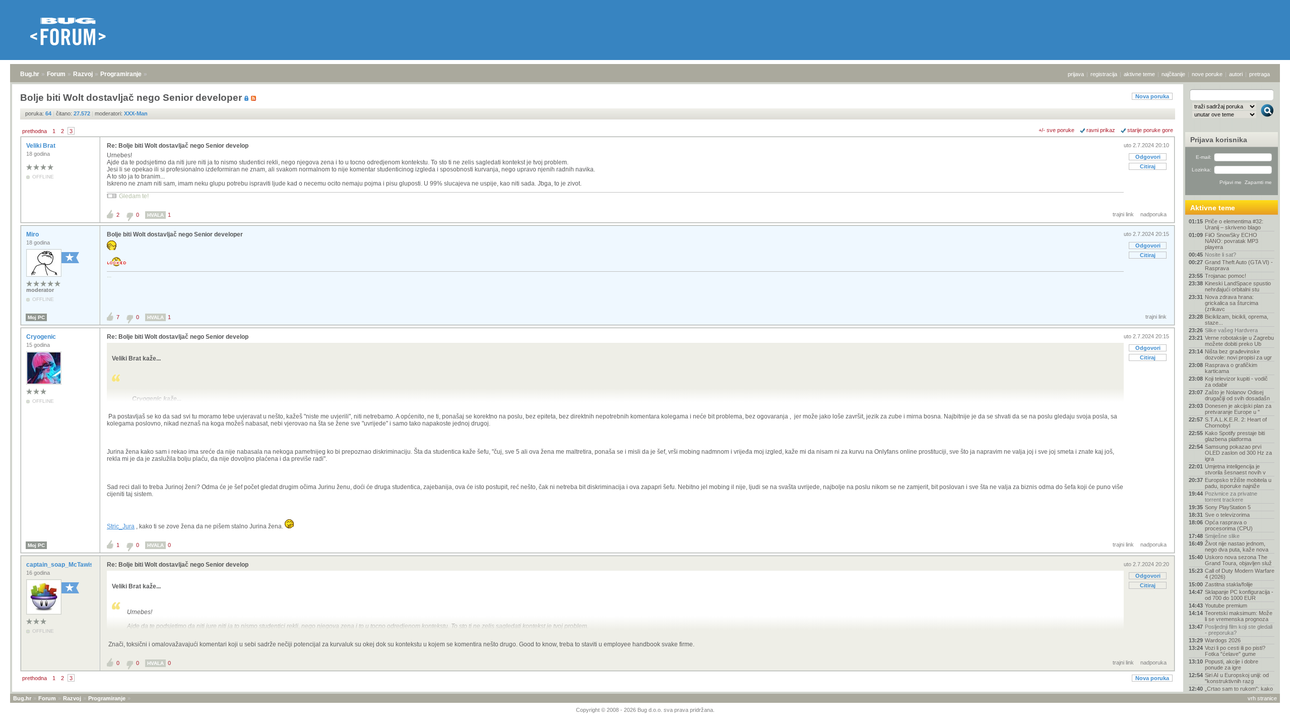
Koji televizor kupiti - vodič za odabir (1236, 382)
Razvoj (83, 74)
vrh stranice (1262, 698)
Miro (33, 234)
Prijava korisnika (1218, 140)
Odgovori (1147, 157)
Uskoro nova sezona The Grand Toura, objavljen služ (1238, 560)
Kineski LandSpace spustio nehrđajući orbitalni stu (1238, 286)
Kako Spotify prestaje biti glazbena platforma (1235, 436)
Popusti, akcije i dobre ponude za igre (1231, 664)
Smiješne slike (1222, 536)
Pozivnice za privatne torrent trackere (1231, 497)
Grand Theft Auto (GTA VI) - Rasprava (1239, 265)
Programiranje (121, 74)
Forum (56, 74)
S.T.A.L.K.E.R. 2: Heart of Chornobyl (1236, 422)
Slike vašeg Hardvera (1231, 330)
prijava (1076, 74)
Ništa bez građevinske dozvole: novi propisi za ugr (1238, 354)
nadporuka (1153, 214)
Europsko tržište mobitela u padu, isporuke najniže (1238, 483)
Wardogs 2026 (1223, 640)
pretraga (1259, 74)
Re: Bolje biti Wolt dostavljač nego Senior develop (177, 145)
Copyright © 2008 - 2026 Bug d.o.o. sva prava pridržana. (645, 710)
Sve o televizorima (1227, 515)
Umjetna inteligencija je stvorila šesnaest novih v (1235, 469)
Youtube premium (1226, 605)
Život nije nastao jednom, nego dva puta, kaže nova (1236, 546)
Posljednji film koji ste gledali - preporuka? (1238, 630)
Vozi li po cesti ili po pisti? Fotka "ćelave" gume (1235, 651)
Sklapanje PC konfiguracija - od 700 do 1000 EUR (1239, 595)
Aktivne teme (1212, 208)
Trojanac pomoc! (1225, 276)
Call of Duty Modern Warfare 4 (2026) (1239, 574)
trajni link (1123, 214)
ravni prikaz (1100, 130)
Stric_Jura (121, 526)
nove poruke (1207, 74)
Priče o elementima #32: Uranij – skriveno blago (1234, 224)
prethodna (34, 131)
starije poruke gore (1150, 130)
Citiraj (1147, 166)
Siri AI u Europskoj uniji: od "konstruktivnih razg (1237, 678)
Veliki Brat (41, 145)
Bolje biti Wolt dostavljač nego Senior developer (175, 234)
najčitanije (1173, 74)
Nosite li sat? (1220, 255)
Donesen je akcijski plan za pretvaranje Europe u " (1238, 409)
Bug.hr (29, 74)
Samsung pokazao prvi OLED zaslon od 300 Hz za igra (1238, 453)
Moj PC (36, 317)
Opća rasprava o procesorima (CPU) (1229, 525)
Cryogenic (41, 336)
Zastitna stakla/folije (1229, 584)
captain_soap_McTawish (62, 564)
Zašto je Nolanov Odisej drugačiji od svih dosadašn (1237, 395)
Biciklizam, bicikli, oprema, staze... (1236, 320)
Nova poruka (1152, 96)
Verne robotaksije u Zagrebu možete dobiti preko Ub (1239, 341)
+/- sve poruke (1056, 130)
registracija (1103, 74)
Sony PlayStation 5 (1228, 507)
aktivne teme (1139, 74)
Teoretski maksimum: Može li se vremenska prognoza (1238, 616)
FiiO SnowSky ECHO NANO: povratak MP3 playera (1231, 241)
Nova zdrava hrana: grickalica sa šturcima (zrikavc (1231, 303)
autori (1236, 74)
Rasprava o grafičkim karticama (1231, 368)
